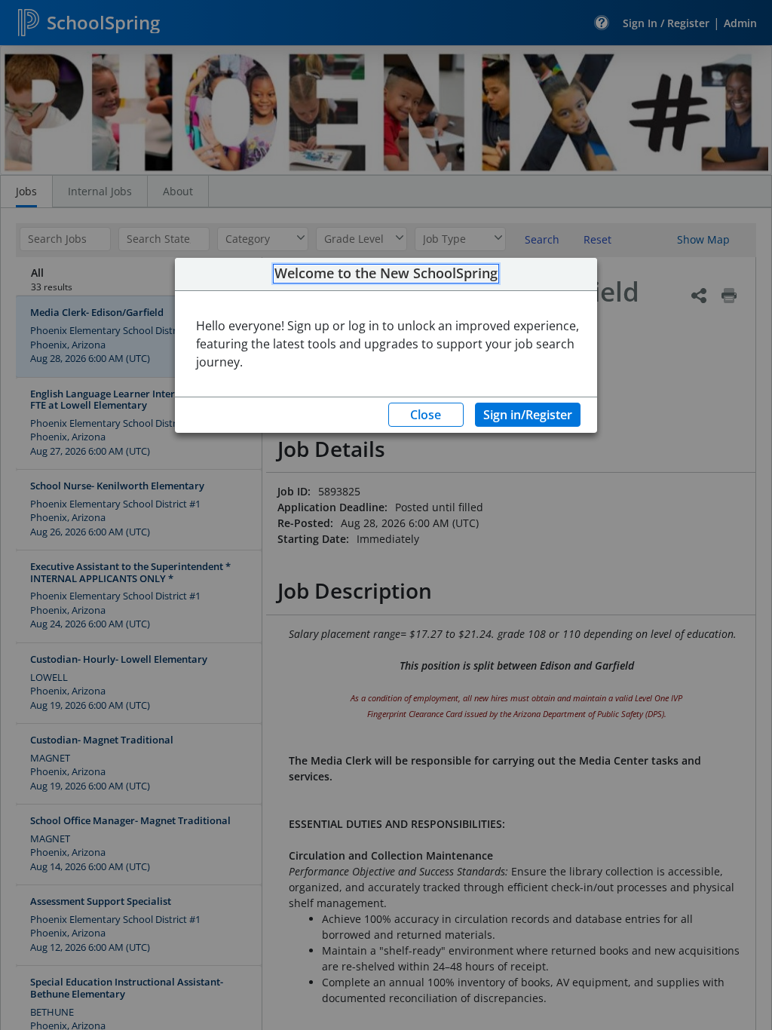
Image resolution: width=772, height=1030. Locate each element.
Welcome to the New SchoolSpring (386, 273)
